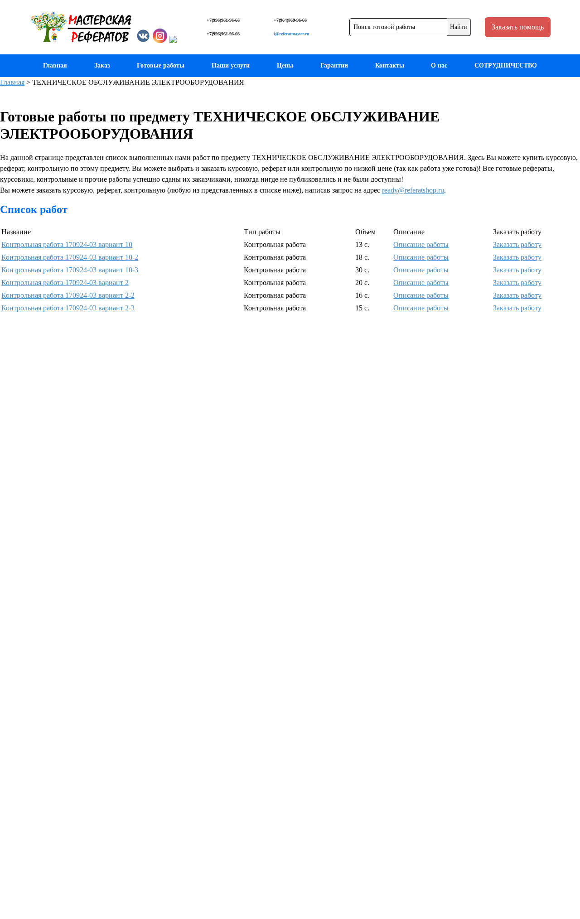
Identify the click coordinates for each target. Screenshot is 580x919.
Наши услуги (231, 65)
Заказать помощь (518, 27)
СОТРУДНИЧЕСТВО (505, 65)
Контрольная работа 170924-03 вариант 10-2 (69, 257)
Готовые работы (160, 65)
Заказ (102, 65)
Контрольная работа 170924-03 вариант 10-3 (69, 270)
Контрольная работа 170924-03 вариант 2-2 (68, 295)
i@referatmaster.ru (291, 33)
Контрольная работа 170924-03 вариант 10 (66, 244)
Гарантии (334, 65)
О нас (439, 65)
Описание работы (421, 244)
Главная (55, 65)
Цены (285, 65)
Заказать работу (517, 244)
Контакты (389, 65)
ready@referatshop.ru (413, 190)
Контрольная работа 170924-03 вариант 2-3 (68, 308)
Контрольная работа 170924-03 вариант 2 (65, 282)
